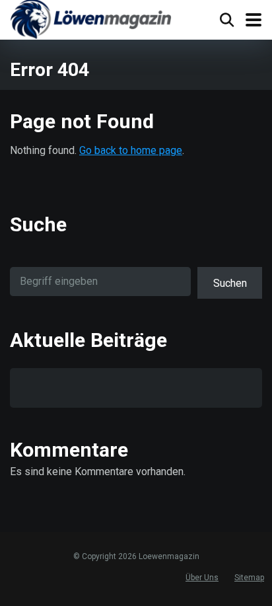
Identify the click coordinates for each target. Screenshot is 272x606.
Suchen (230, 283)
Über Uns (202, 577)
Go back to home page (130, 150)
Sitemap (249, 577)
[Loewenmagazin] (91, 21)
